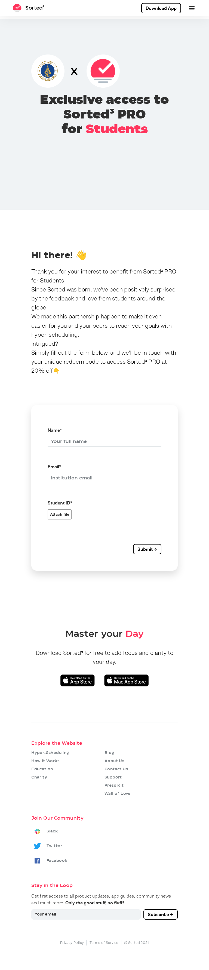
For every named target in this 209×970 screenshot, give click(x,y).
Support (113, 777)
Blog (109, 753)
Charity (39, 777)
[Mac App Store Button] (126, 680)
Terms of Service (104, 943)
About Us (114, 761)
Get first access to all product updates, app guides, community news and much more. (101, 899)
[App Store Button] (77, 680)
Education (42, 769)
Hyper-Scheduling (50, 753)
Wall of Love (117, 793)
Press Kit (114, 785)
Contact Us (116, 769)
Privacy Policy (72, 943)
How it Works (45, 761)
